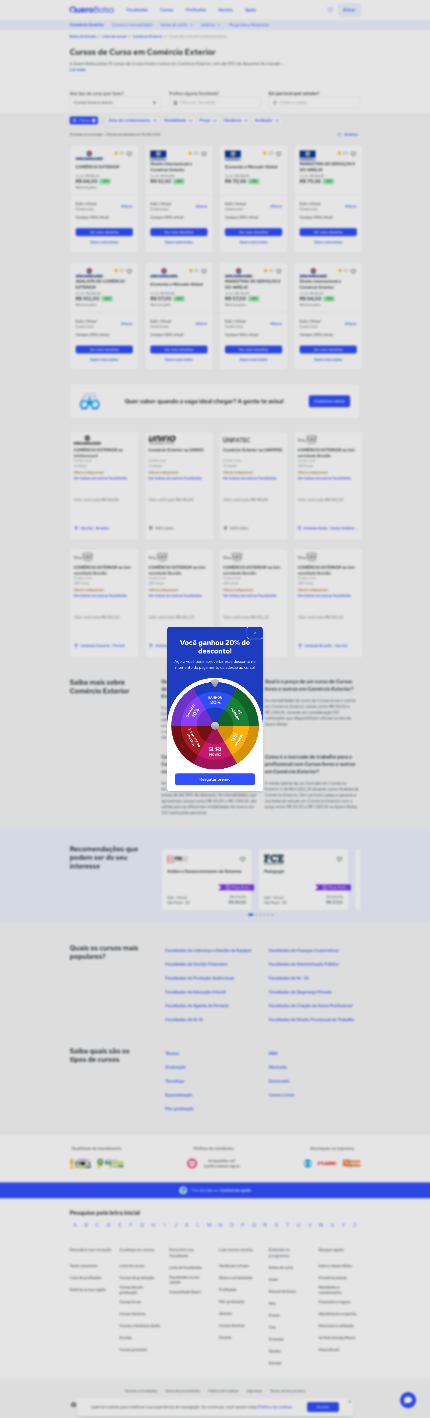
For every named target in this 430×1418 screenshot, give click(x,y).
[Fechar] (255, 633)
